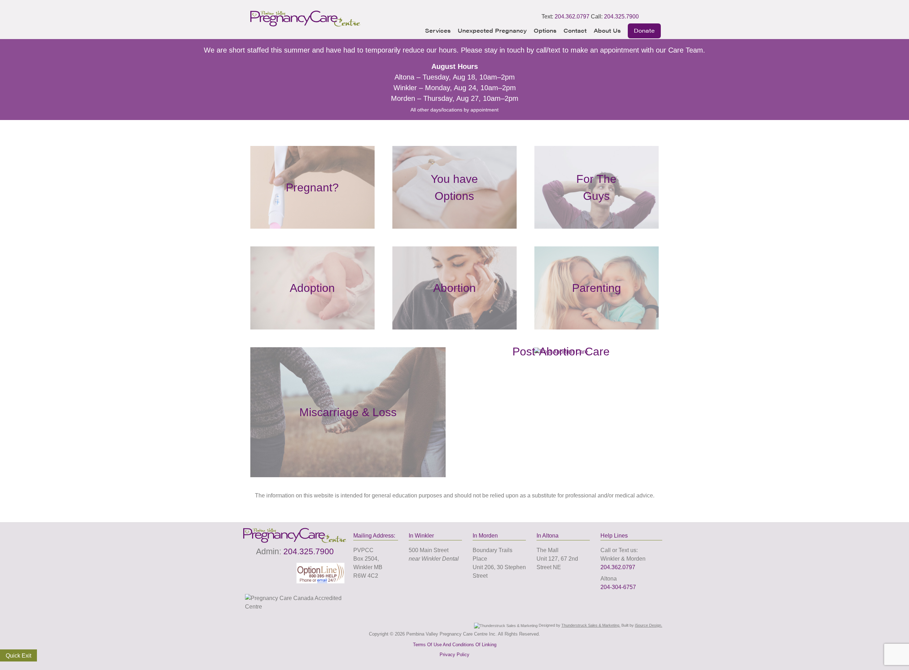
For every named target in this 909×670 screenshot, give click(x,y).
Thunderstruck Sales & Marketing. (590, 625)
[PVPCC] (305, 25)
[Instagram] (656, 17)
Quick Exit (18, 656)
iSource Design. (648, 625)
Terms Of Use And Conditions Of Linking (454, 644)
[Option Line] (320, 573)
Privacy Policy (454, 654)
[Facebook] (646, 17)
